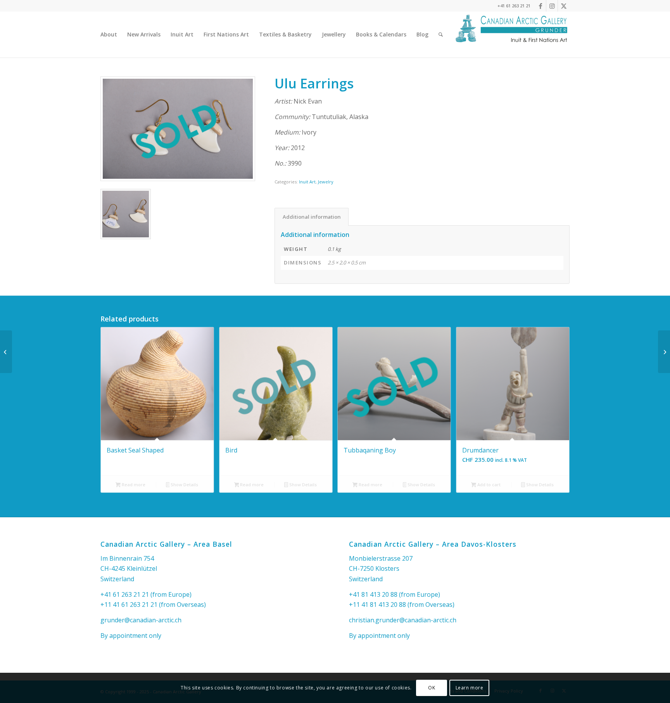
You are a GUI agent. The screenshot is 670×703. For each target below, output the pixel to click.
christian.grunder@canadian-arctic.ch (402, 620)
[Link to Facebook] (540, 6)
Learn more (470, 687)
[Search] (440, 34)
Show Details (183, 484)
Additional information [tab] (312, 216)
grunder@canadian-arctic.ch (140, 620)
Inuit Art (307, 182)
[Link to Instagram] (552, 6)
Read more (133, 484)
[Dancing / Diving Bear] (6, 351)
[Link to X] (564, 6)
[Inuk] (664, 351)
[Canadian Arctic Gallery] (511, 34)
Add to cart (488, 484)
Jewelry (325, 182)
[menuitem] (108, 34)
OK (431, 687)
